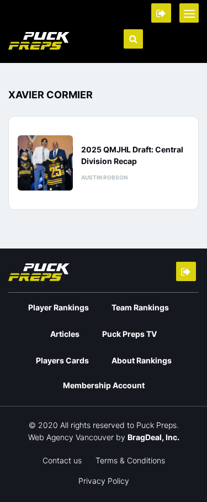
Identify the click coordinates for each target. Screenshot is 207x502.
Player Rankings (58, 307)
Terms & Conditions (130, 460)
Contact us (62, 460)
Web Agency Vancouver (71, 437)
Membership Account (104, 385)
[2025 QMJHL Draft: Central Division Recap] (45, 163)
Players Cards (62, 360)
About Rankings (142, 360)
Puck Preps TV (129, 334)
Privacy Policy (103, 480)
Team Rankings (140, 307)
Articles (64, 334)
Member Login (161, 13)
